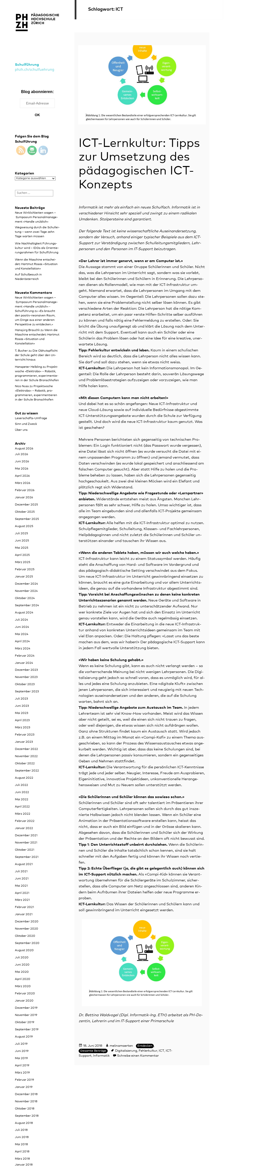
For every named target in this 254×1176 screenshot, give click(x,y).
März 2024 (22, 648)
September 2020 (27, 943)
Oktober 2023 (25, 684)
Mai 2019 (21, 1058)
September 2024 (27, 605)
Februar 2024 (24, 655)
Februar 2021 (24, 907)
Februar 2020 (25, 993)
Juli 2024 (21, 619)
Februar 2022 (24, 821)
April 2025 (22, 555)
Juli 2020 (22, 957)
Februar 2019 (24, 1079)
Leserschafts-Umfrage (31, 418)
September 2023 (27, 691)
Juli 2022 (21, 785)
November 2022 (26, 756)
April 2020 (22, 979)
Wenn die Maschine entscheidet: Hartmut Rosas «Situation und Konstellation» (36, 264)
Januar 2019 (23, 1087)
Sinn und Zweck (26, 424)
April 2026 (22, 475)
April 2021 (22, 893)
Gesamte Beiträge (93, 1050)
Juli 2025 (21, 533)
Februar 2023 (24, 734)
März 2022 (22, 813)
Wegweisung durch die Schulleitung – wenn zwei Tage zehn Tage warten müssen (37, 232)
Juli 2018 (21, 1130)
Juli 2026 (21, 454)
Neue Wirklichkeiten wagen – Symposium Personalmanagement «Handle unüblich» (36, 217)
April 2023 (22, 720)
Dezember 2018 (26, 1094)
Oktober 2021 (24, 849)
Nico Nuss (22, 386)
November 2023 (26, 677)
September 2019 (26, 1029)
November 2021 (26, 842)
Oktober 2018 (24, 1108)
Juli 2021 (21, 871)
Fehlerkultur (148, 1050)
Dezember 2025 (26, 504)
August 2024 (24, 612)
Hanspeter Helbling (28, 367)
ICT (161, 1050)
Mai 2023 (21, 713)
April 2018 (22, 1151)
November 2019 (26, 1015)
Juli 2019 (21, 1043)
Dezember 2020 (26, 921)
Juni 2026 (22, 461)
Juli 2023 (21, 698)
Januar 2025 (24, 576)
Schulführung (27, 65)
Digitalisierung (126, 1050)
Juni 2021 (22, 878)
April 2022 (22, 806)
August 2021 (24, 864)
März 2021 (22, 900)
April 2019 (22, 1065)
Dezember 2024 (26, 583)
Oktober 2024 (25, 598)
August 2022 (24, 777)
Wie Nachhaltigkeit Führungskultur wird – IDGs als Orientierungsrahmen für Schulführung (37, 248)
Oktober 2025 (25, 511)
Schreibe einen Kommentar (138, 1055)
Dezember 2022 (26, 749)
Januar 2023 (24, 741)
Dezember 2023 (26, 670)
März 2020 (23, 986)
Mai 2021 (21, 885)
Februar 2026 (24, 490)
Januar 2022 (24, 828)
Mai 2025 (21, 547)
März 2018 (22, 1158)
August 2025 (24, 526)
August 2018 (24, 1123)
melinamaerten (121, 1045)
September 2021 (26, 857)
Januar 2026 (24, 497)
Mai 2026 (21, 468)
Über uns (21, 430)
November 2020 (26, 928)
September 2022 (27, 770)
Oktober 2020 (25, 936)
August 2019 (24, 1036)
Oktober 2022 (25, 763)
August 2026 (24, 448)
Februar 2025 (24, 569)
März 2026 (22, 483)
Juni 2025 (22, 540)
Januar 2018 (24, 1164)
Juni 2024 (22, 627)
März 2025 (22, 562)
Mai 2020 (22, 972)
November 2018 (26, 1101)
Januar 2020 (24, 1000)
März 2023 (22, 727)
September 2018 (27, 1115)
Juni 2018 (22, 1137)
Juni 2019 (22, 1051)
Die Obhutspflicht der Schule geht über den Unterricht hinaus (36, 355)
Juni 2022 (22, 792)
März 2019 (22, 1072)
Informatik (101, 1055)
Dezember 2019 (26, 1008)
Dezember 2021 (26, 835)
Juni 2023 (22, 706)
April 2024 (22, 641)
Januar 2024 (24, 663)
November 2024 (26, 591)
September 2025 (27, 519)
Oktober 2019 (24, 1022)
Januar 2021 (23, 914)
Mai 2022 (21, 799)
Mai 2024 (21, 634)
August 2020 (24, 950)
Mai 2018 (21, 1144)
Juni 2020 (22, 964)
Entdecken (144, 1045)
